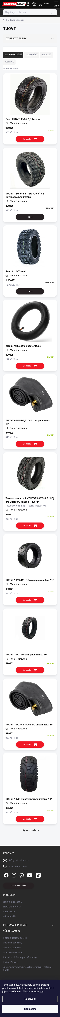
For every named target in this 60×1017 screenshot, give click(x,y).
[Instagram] (13, 874)
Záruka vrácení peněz (13, 952)
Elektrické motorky (12, 906)
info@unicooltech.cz (19, 860)
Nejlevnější (32, 55)
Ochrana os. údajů (12, 947)
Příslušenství (9, 911)
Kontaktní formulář (18, 886)
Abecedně (9, 62)
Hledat (53, 12)
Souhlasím (30, 1008)
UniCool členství (10, 962)
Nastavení (30, 998)
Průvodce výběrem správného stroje (20, 957)
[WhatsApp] (21, 874)
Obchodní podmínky (12, 942)
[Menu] (56, 4)
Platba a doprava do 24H (15, 938)
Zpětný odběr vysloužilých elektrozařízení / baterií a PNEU (27, 968)
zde (41, 991)
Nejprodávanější (13, 55)
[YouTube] (29, 874)
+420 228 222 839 (18, 866)
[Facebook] (5, 874)
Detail (30, 217)
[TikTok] (37, 874)
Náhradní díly (9, 916)
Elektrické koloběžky (12, 902)
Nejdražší (46, 55)
